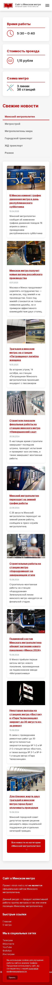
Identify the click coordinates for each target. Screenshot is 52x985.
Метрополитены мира (19, 131)
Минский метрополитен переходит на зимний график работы (24, 499)
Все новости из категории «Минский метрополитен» (26, 844)
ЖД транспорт (14, 145)
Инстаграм (8, 954)
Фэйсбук (7, 950)
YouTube (7, 947)
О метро (7, 925)
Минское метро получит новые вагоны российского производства (25, 274)
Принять (12, 978)
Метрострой (12, 123)
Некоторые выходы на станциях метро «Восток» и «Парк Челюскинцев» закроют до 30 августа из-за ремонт (25, 718)
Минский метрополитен (20, 116)
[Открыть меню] (47, 5)
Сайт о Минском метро (23, 8)
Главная (7, 921)
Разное (9, 152)
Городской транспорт (18, 138)
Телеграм (8, 940)
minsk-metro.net (19, 885)
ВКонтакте (8, 943)
